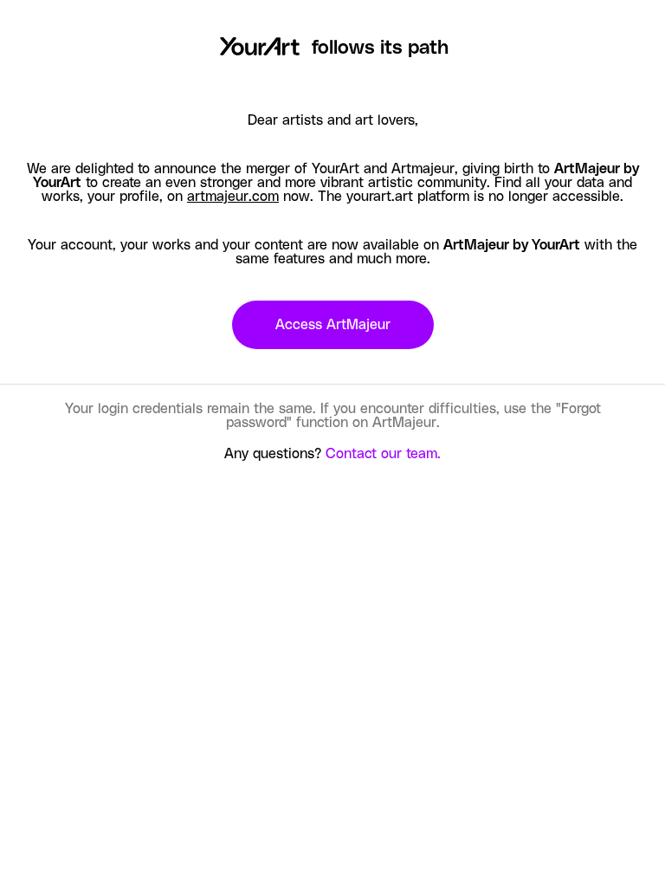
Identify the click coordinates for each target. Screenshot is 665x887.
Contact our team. (383, 454)
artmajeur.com (233, 197)
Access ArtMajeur (333, 325)
